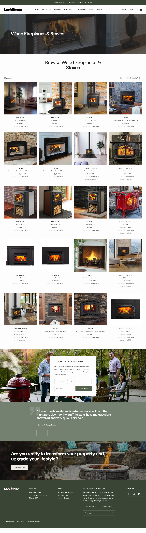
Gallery (91, 9)
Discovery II (55, 224)
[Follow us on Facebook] (128, 494)
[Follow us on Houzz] (139, 494)
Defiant (125, 171)
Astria (125, 117)
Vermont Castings (90, 168)
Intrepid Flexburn (20, 331)
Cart (138, 9)
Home (37, 9)
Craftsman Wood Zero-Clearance (55, 171)
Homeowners (68, 9)
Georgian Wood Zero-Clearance (90, 278)
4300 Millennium (55, 120)
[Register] (112, 513)
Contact (108, 9)
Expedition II (55, 278)
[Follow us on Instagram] (134, 494)
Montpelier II (125, 331)
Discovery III (90, 224)
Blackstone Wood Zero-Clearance (20, 171)
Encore (125, 224)
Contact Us (20, 467)
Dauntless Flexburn (90, 171)
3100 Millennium (20, 120)
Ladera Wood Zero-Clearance (55, 331)
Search (123, 9)
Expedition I (20, 278)
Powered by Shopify (33, 521)
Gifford (125, 278)
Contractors (81, 9)
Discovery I (20, 224)
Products (57, 9)
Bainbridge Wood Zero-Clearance (126, 120)
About (99, 9)
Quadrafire (20, 117)
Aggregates (46, 9)
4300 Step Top (90, 120)
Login (131, 9)
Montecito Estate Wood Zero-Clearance (90, 331)
